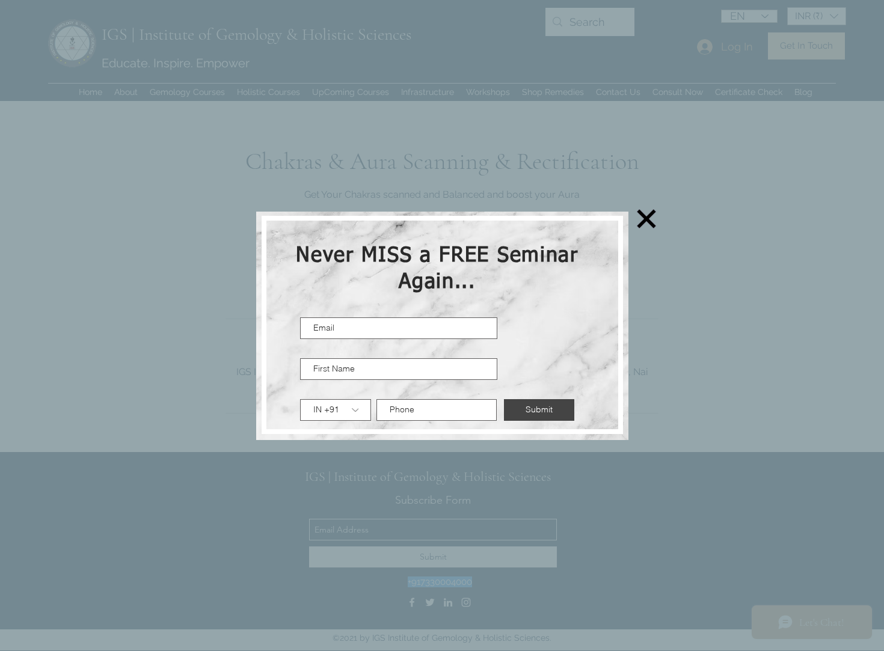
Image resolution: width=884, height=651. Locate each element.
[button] (646, 218)
